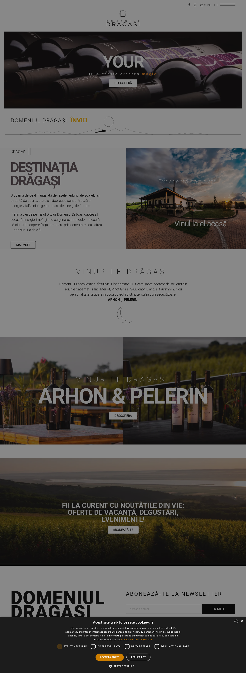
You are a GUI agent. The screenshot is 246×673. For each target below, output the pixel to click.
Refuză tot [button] (138, 657)
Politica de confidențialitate (136, 639)
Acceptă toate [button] (109, 657)
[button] (123, 666)
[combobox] (236, 621)
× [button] (241, 621)
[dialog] (123, 645)
